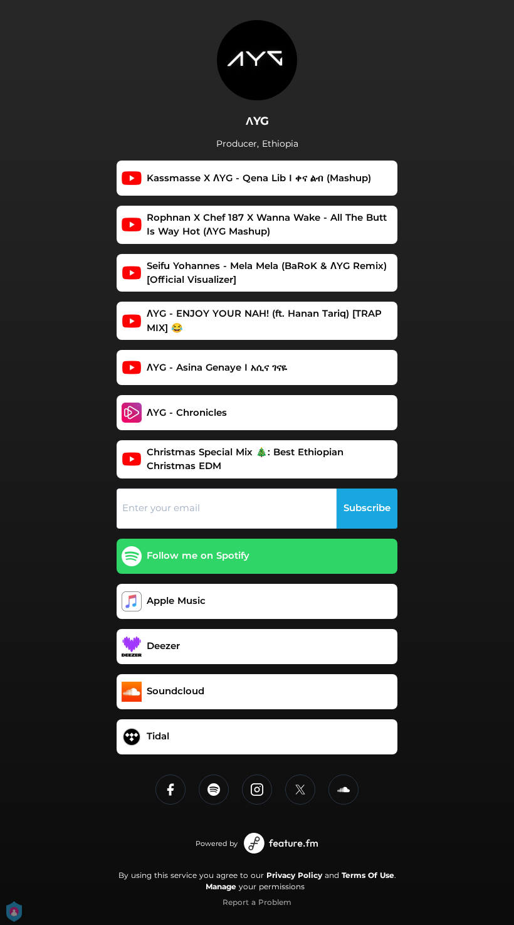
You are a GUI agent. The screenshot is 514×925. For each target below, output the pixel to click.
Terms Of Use (368, 875)
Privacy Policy (294, 875)
